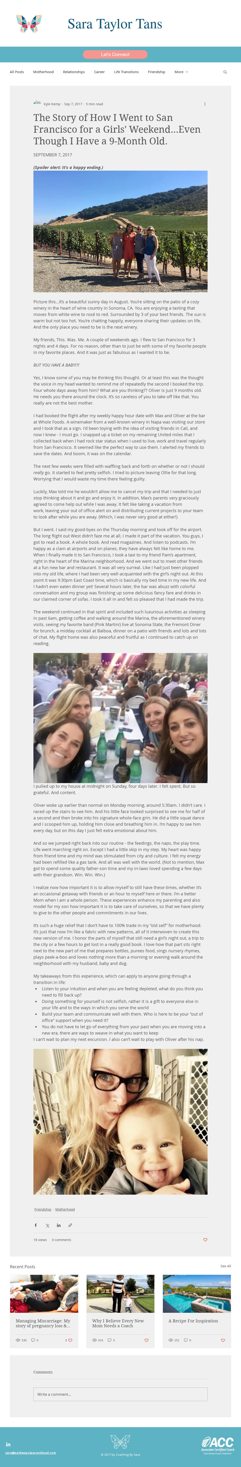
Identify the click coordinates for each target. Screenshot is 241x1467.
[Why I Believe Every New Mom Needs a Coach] (121, 1294)
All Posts (17, 71)
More (179, 71)
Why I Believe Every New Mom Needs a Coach (118, 1323)
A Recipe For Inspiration (193, 1320)
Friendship (156, 71)
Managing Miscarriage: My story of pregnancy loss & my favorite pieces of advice (43, 1323)
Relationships (74, 71)
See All (226, 1266)
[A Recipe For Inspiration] (197, 1294)
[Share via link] (70, 1225)
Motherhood (43, 71)
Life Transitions (126, 71)
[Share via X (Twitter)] (47, 1225)
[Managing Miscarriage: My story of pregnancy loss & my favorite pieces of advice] (44, 1294)
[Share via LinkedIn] (58, 1225)
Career (99, 71)
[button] (225, 72)
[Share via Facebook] (35, 1225)
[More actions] (205, 104)
